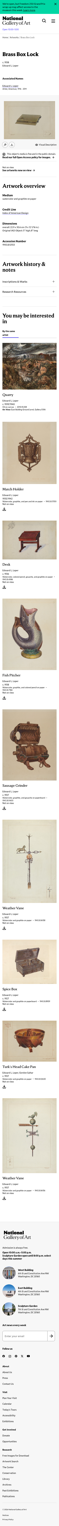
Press (5, 1377)
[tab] (10, 333)
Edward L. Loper (10, 85)
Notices (5, 1515)
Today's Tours (9, 1409)
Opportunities (9, 1441)
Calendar (7, 1403)
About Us (7, 1372)
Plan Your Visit (9, 1398)
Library (6, 1478)
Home (5, 37)
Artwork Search (10, 1461)
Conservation (9, 1472)
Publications (8, 1496)
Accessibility (8, 1415)
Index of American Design (15, 212)
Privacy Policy (7, 1519)
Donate (6, 1435)
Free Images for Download (15, 1455)
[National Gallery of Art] (29, 1234)
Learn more (29, 10)
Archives (6, 1484)
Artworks (14, 37)
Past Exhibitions (10, 1490)
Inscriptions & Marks (14, 281)
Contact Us (8, 1383)
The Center (8, 1467)
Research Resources (14, 291)
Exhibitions (8, 1421)
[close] (55, 4)
